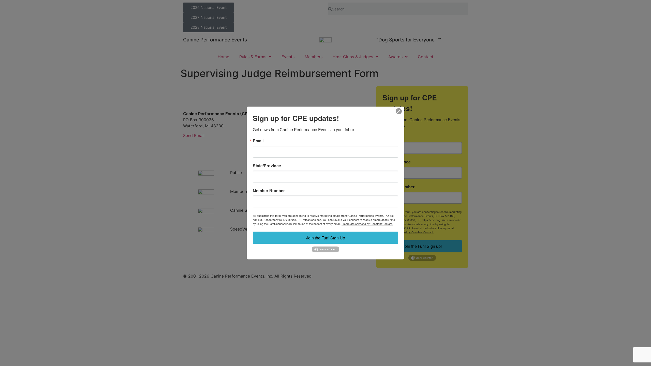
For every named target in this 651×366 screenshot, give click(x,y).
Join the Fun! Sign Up (325, 238)
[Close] (399, 111)
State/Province (267, 166)
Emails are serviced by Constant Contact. (367, 224)
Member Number (269, 191)
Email (258, 141)
